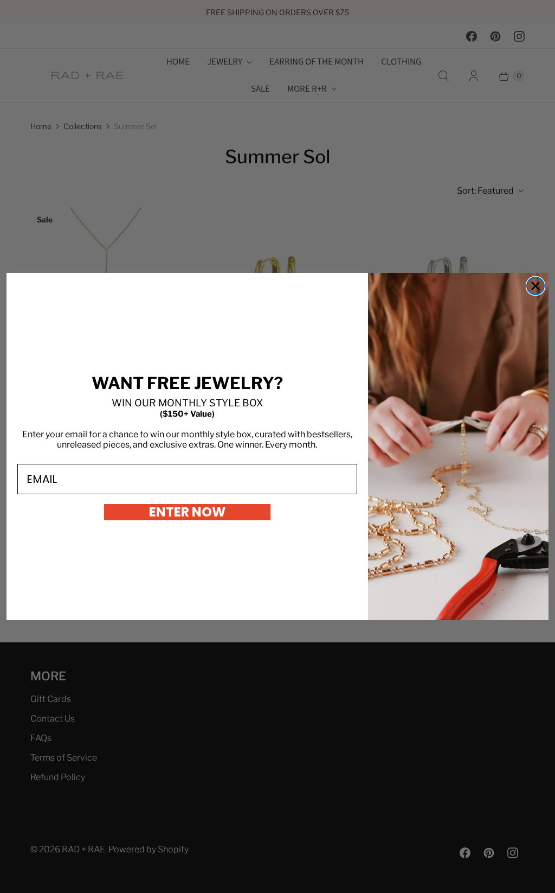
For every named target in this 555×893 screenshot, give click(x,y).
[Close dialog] (535, 286)
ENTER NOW (187, 512)
